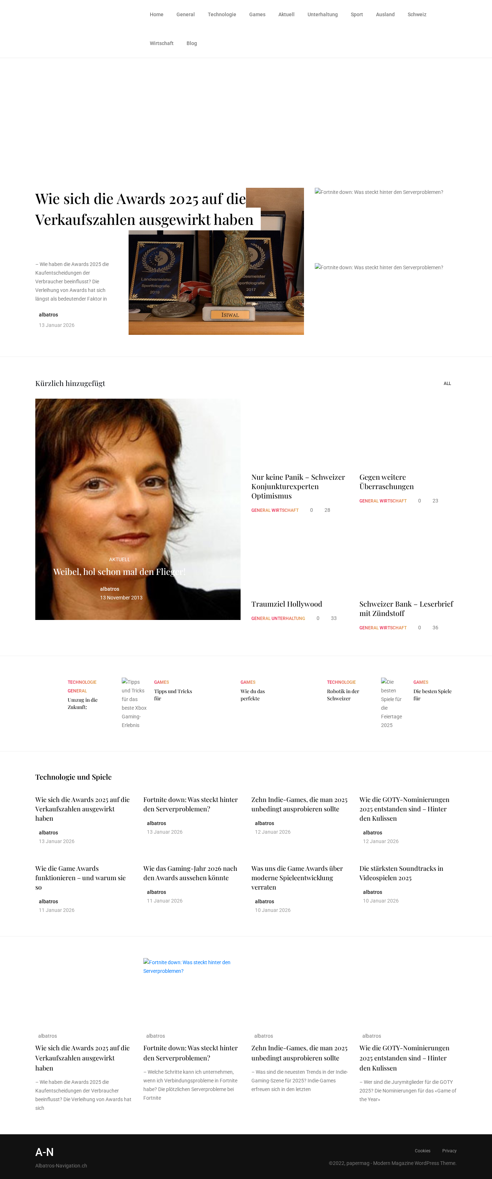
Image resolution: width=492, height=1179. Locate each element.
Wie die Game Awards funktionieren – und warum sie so (80, 877)
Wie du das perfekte (253, 695)
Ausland (385, 14)
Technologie (222, 14)
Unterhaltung (323, 14)
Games (257, 14)
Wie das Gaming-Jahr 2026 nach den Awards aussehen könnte (190, 873)
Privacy (449, 1150)
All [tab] (447, 383)
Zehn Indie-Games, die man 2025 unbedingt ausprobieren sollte (299, 804)
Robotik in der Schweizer (343, 695)
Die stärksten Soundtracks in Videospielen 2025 (401, 873)
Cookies (422, 1150)
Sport (357, 14)
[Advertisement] (246, 112)
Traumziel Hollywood (286, 603)
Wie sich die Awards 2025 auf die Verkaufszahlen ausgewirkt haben (144, 209)
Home (157, 14)
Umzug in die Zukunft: (83, 703)
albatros (47, 1036)
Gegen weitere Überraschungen (386, 481)
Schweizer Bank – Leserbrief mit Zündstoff (406, 608)
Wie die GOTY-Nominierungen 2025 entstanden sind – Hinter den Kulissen (404, 809)
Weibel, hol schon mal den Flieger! (119, 571)
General (185, 14)
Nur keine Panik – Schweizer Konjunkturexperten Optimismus (298, 486)
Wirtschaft (162, 43)
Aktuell (286, 14)
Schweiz (417, 14)
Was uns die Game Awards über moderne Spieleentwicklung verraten (297, 877)
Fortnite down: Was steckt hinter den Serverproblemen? (379, 214)
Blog (192, 43)
